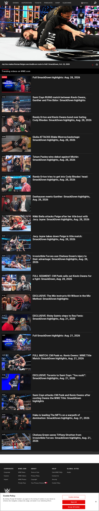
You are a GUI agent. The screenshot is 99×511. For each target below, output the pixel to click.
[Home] (6, 3)
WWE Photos (22, 479)
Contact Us (55, 476)
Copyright (34, 479)
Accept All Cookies (74, 507)
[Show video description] (92, 64)
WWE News (21, 472)
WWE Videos (22, 476)
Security (54, 479)
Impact (6, 479)
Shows (16, 3)
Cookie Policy (56, 483)
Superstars (27, 3)
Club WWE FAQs (57, 472)
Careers (6, 476)
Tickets (38, 3)
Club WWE (67, 3)
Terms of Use (35, 472)
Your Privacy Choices (37, 483)
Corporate (7, 472)
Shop (57, 3)
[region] (49, 502)
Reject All (74, 502)
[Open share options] (97, 64)
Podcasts (48, 3)
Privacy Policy (35, 476)
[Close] (96, 502)
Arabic (69, 472)
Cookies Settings (74, 497)
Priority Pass (22, 483)
